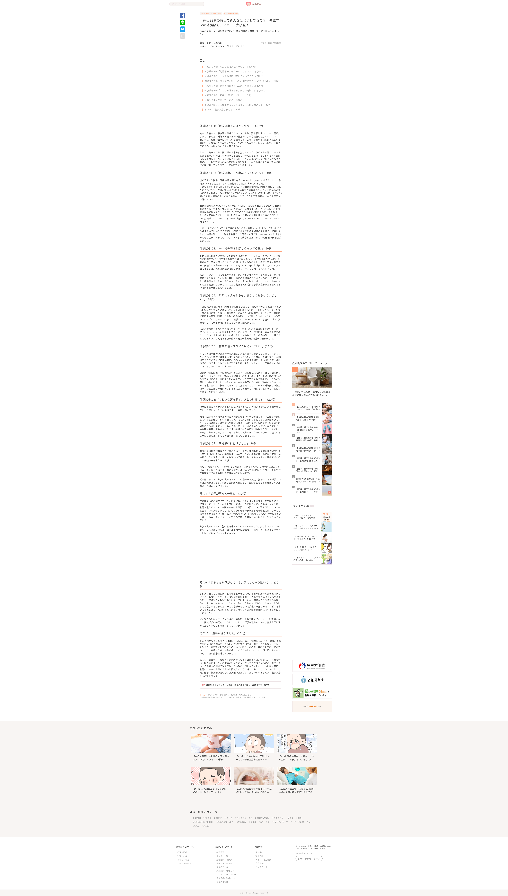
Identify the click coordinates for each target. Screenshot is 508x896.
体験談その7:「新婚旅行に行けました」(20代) (228, 95)
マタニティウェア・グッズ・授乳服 (288, 822)
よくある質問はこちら (303, 853)
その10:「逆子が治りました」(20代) (223, 109)
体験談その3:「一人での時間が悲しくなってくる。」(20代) (234, 76)
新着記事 (220, 852)
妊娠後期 (218, 817)
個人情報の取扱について (227, 878)
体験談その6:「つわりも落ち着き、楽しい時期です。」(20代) (235, 90)
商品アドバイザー (224, 863)
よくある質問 (222, 882)
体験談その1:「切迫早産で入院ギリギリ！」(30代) (230, 66)
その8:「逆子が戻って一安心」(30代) (223, 100)
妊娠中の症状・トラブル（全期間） (287, 817)
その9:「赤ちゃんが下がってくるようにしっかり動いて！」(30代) (238, 104)
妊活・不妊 (182, 852)
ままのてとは (222, 867)
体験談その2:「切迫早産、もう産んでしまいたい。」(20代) (234, 71)
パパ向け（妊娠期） (202, 826)
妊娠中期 (207, 817)
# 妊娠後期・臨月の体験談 (211, 13)
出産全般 (252, 822)
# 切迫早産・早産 (231, 13)
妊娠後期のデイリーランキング (309, 363)
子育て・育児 (183, 859)
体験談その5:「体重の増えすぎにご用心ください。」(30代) (234, 85)
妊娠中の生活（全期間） (204, 822)
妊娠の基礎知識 (262, 817)
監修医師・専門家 (224, 859)
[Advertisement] (220, 559)
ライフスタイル (184, 863)
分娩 (261, 822)
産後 (268, 822)
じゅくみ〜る (261, 867)
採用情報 (259, 856)
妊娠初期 (197, 817)
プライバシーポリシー (226, 874)
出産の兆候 (241, 822)
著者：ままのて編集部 (211, 42)
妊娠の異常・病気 (225, 822)
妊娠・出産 (182, 856)
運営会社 (259, 852)
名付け (309, 822)
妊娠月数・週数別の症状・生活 (238, 817)
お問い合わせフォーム (309, 858)
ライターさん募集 (263, 859)
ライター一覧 (222, 856)
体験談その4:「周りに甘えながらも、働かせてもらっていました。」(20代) (242, 80)
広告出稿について (263, 863)
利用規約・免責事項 (225, 870)
